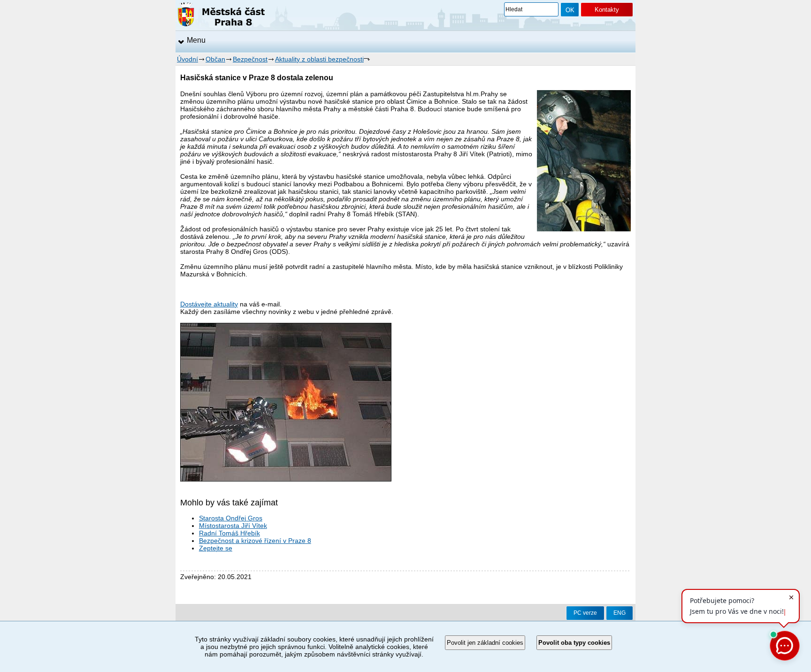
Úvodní (187, 59)
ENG (619, 613)
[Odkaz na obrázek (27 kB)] (285, 479)
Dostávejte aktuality (209, 304)
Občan (215, 59)
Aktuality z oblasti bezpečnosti (319, 59)
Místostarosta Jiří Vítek (233, 525)
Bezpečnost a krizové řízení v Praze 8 (255, 540)
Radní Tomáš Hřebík (229, 533)
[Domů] (221, 16)
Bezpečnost (250, 59)
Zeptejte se (215, 548)
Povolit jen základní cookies (485, 642)
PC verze (585, 613)
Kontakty (607, 9)
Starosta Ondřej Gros (230, 518)
